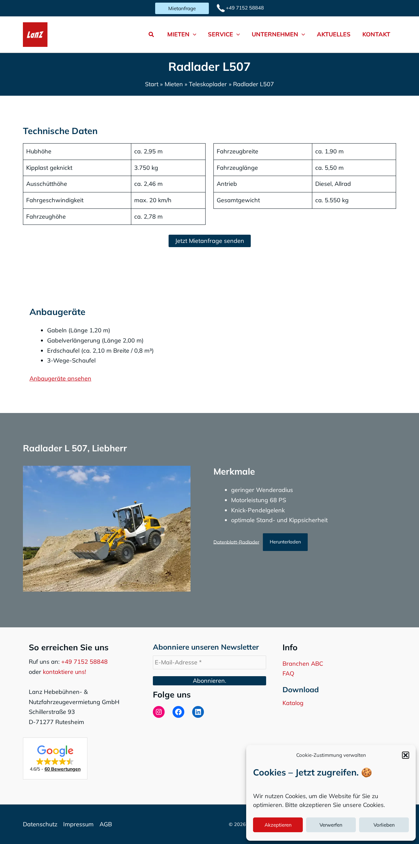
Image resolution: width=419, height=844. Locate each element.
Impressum (78, 824)
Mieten (178, 34)
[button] (405, 755)
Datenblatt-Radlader (236, 542)
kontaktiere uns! (64, 672)
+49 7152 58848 (84, 661)
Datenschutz (40, 824)
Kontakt (376, 34)
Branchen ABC (302, 663)
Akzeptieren (278, 825)
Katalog (292, 703)
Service (220, 34)
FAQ (288, 673)
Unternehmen (275, 34)
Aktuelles (334, 34)
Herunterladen (285, 542)
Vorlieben (384, 825)
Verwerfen (330, 825)
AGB (106, 824)
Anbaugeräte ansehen (60, 378)
